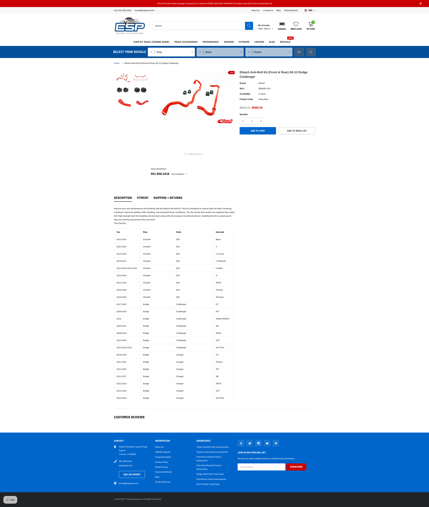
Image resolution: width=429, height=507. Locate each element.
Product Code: (246, 99)
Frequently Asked (163, 457)
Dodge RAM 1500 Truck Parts (210, 474)
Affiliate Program (162, 452)
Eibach (262, 83)
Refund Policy (161, 467)
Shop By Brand (291, 10)
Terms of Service (163, 482)
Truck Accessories (186, 42)
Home (116, 63)
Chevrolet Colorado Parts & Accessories (208, 459)
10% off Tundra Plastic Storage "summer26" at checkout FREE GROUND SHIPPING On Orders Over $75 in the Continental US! (214, 3)
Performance (211, 42)
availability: (245, 94)
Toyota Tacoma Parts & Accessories (212, 447)
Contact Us (268, 10)
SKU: (242, 88)
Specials (285, 42)
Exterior (244, 42)
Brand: (243, 83)
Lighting (259, 42)
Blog (279, 10)
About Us (255, 10)
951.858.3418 (160, 174)
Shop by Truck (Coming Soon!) (151, 42)
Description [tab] (123, 198)
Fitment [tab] (142, 198)
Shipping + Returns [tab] (168, 198)
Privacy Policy (161, 462)
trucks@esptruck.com (128, 483)
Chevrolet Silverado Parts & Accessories (209, 467)
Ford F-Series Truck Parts (208, 484)
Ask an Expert (178, 174)
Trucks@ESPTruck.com (144, 10)
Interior (229, 42)
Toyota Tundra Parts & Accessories (212, 452)
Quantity (244, 114)
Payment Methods (163, 472)
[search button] (249, 26)
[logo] (130, 26)
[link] (123, 77)
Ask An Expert (131, 474)
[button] (282, 25)
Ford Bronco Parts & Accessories (211, 479)
